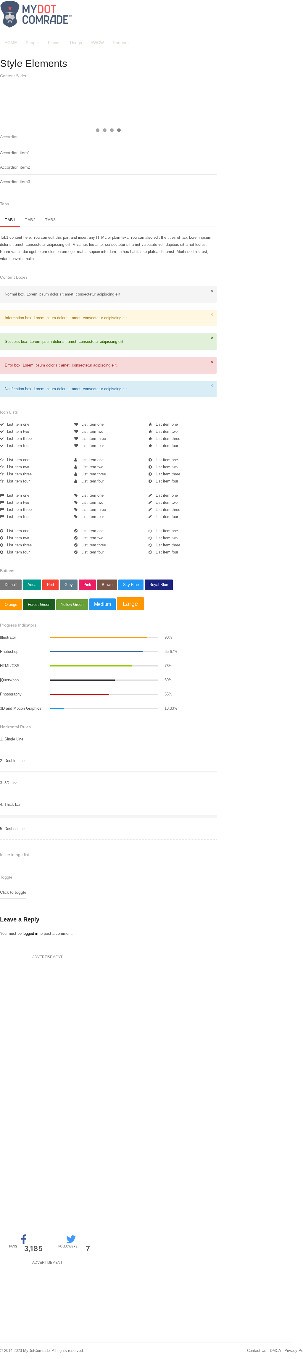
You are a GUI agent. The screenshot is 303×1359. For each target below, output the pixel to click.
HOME (10, 42)
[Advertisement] (44, 997)
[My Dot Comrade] (36, 14)
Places (54, 42)
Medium (102, 604)
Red (50, 584)
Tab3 (50, 219)
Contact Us (256, 1350)
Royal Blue (158, 584)
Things (75, 42)
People (32, 42)
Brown (107, 584)
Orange (11, 604)
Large (130, 604)
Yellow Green (72, 604)
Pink (87, 584)
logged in (30, 933)
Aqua (32, 584)
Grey (69, 584)
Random (121, 42)
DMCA (275, 1350)
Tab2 (30, 219)
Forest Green (39, 604)
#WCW (97, 42)
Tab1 (10, 219)
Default (11, 584)
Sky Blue (131, 584)
